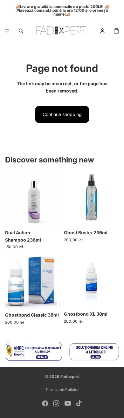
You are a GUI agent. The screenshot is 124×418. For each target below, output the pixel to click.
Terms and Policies (62, 389)
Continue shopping (62, 114)
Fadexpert (69, 376)
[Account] (102, 31)
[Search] (21, 31)
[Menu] (7, 31)
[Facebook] (45, 403)
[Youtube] (68, 403)
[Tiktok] (79, 403)
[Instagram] (56, 403)
